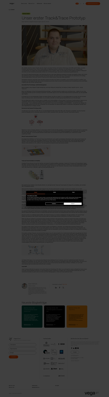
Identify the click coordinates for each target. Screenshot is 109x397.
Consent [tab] (35, 192)
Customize (54, 203)
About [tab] (73, 192)
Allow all (72, 203)
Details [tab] (54, 192)
